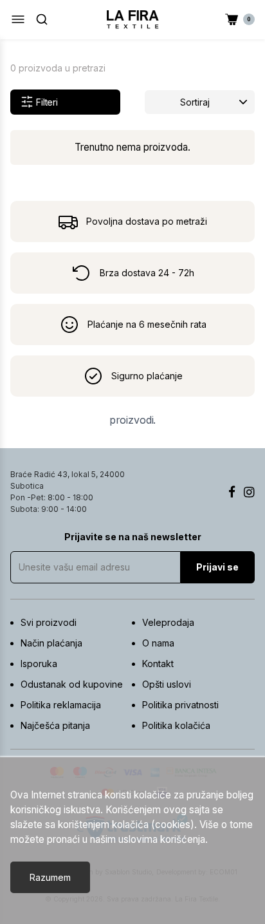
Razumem (50, 877)
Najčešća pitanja (55, 725)
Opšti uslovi (166, 684)
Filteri (47, 102)
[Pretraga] (42, 19)
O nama (158, 642)
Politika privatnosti (180, 704)
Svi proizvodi (49, 622)
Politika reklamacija (61, 704)
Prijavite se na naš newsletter (132, 536)
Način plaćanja (51, 642)
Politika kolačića (176, 725)
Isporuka (39, 663)
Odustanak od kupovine (72, 684)
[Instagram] (249, 492)
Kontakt (158, 663)
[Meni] (18, 19)
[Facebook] (231, 492)
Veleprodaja (168, 622)
